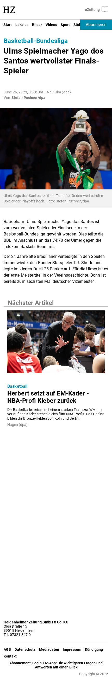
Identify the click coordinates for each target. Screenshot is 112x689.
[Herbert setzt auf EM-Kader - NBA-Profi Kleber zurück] (56, 343)
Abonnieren (96, 24)
